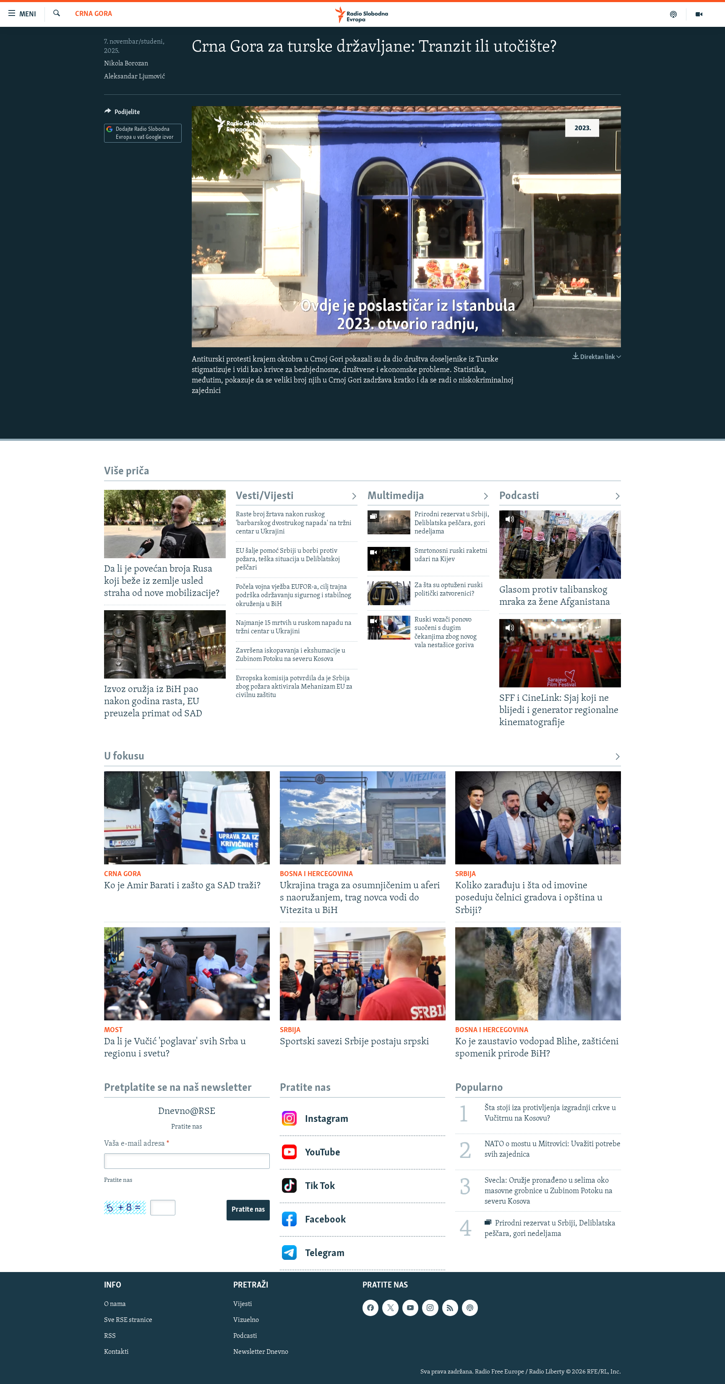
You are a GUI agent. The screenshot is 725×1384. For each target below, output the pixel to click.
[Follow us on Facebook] (370, 1308)
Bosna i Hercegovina (316, 874)
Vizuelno (246, 1320)
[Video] (699, 14)
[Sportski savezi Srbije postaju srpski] (363, 973)
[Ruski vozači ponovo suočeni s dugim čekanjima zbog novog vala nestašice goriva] (389, 628)
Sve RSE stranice (128, 1320)
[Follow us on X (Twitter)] (390, 1308)
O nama (115, 1304)
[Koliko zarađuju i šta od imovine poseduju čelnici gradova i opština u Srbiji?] (538, 817)
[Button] (122, 114)
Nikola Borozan (126, 63)
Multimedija (396, 496)
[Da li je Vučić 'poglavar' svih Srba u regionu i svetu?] (187, 973)
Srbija (465, 874)
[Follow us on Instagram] (430, 1308)
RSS (110, 1336)
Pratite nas (248, 1210)
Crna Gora (93, 14)
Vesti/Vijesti (265, 496)
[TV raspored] (470, 1308)
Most (113, 1030)
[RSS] (450, 1308)
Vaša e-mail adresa (136, 1144)
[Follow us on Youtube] (410, 1308)
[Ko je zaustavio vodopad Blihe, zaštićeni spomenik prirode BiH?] (538, 973)
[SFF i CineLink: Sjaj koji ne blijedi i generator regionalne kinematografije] (560, 653)
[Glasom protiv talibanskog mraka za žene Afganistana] (560, 544)
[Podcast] (673, 14)
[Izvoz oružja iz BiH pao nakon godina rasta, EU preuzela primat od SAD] (165, 644)
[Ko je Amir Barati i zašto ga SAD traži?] (187, 817)
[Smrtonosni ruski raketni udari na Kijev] (389, 559)
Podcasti (519, 496)
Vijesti (242, 1304)
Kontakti (116, 1352)
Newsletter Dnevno (260, 1352)
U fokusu (124, 756)
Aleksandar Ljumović (134, 76)
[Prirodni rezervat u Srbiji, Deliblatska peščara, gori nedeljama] (389, 522)
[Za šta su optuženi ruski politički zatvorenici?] (389, 593)
